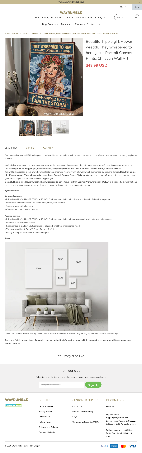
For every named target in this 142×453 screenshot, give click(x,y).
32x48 (117, 91)
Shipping (30, 148)
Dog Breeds (49, 24)
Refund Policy (45, 422)
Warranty (48, 148)
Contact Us (93, 24)
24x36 (108, 91)
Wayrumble (17, 446)
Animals (66, 24)
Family (99, 17)
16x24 (99, 91)
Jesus (70, 17)
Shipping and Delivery (48, 427)
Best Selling (42, 17)
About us (110, 406)
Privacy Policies (45, 411)
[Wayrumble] (71, 12)
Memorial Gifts (84, 17)
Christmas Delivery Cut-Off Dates (87, 422)
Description (11, 148)
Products (56, 17)
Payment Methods (47, 432)
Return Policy (44, 417)
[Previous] (7, 77)
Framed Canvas (116, 78)
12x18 (89, 91)
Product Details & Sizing (82, 411)
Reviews (80, 24)
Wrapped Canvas (95, 78)
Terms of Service (46, 406)
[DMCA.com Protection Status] (13, 406)
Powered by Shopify (31, 446)
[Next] (81, 77)
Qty (87, 99)
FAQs (74, 417)
